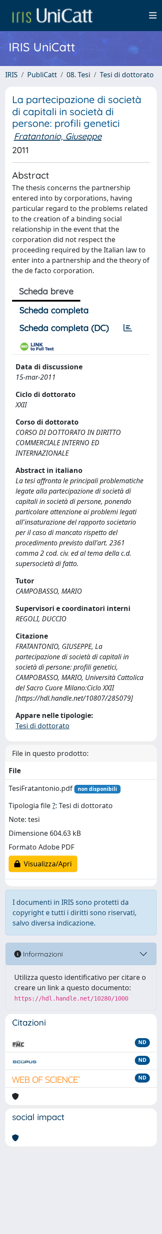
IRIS (11, 74)
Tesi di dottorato (127, 74)
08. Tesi (78, 74)
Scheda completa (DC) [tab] (64, 327)
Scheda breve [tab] (46, 291)
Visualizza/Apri (46, 864)
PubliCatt (42, 74)
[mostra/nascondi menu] (153, 15)
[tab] (128, 328)
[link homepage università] (52, 15)
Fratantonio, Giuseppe (58, 136)
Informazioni (42, 954)
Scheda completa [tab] (54, 310)
